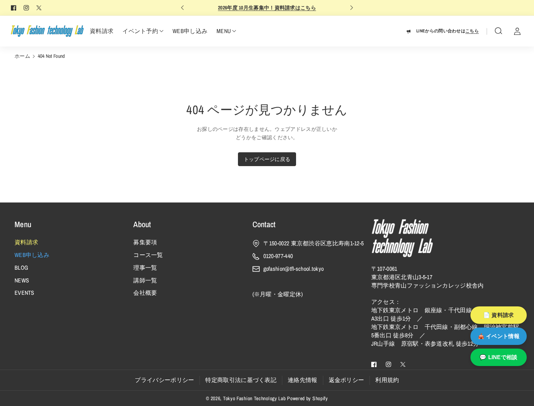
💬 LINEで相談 (499, 357)
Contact (264, 224)
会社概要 (145, 293)
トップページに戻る (267, 159)
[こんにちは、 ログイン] (517, 31)
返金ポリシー (346, 380)
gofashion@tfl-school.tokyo (293, 269)
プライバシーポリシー (164, 380)
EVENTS (25, 293)
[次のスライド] (351, 7)
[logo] (402, 238)
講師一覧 (145, 280)
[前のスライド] (182, 7)
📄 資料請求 (498, 315)
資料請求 (26, 242)
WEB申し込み (32, 255)
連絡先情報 (302, 380)
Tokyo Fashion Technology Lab (254, 398)
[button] (498, 31)
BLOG (21, 268)
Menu (23, 224)
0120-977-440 (278, 256)
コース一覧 (148, 255)
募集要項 (145, 242)
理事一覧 (145, 268)
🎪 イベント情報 (498, 336)
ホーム (22, 56)
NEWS (22, 280)
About (142, 224)
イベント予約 (140, 31)
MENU (224, 31)
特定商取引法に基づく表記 (240, 380)
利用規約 (387, 380)
